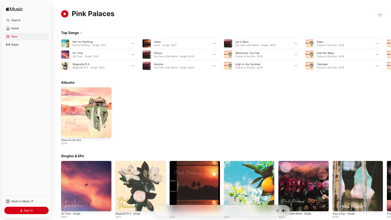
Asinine (158, 64)
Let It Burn (242, 41)
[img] (14, 9)
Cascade (322, 64)
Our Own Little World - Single (296, 162)
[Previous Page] (57, 54)
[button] (26, 20)
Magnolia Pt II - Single (129, 162)
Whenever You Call (247, 53)
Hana (157, 41)
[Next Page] (387, 54)
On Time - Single (71, 162)
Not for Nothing (82, 41)
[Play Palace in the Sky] (66, 133)
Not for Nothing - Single (239, 162)
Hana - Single (178, 162)
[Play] (64, 14)
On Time (77, 53)
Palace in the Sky (72, 89)
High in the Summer (248, 64)
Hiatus (158, 53)
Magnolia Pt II (80, 64)
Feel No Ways (325, 53)
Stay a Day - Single (344, 162)
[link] (71, 33)
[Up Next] (277, 210)
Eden (320, 41)
